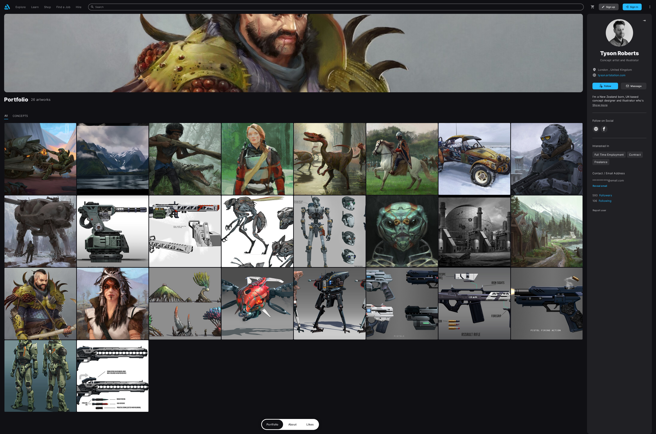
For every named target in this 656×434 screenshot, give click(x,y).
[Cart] (593, 6)
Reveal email (600, 185)
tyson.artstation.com (611, 75)
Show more (599, 105)
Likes (310, 424)
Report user (599, 210)
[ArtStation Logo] (7, 7)
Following (605, 200)
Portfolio (272, 424)
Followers (605, 195)
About (292, 424)
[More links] (650, 6)
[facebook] (604, 129)
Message (636, 86)
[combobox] (336, 7)
